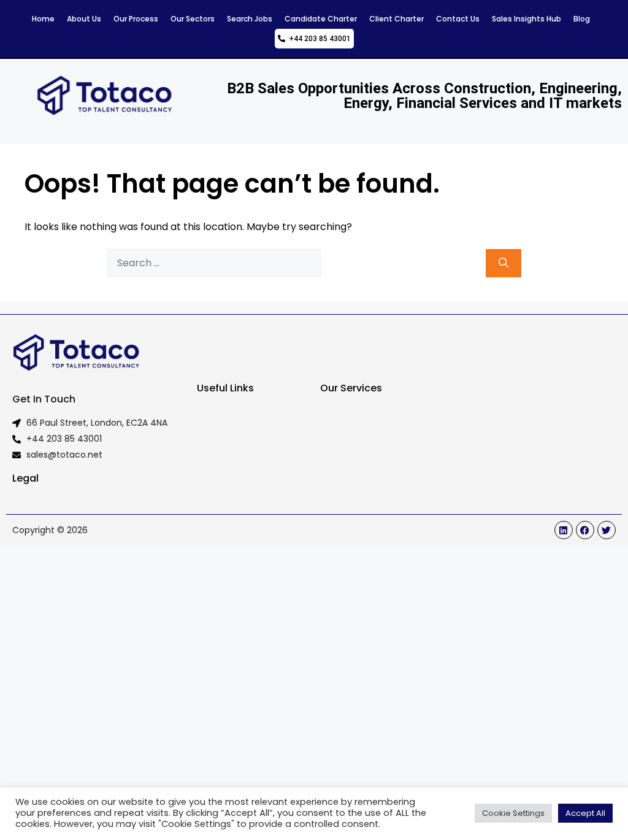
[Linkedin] (563, 530)
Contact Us (458, 18)
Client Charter (396, 18)
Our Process (135, 18)
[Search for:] (214, 263)
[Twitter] (606, 530)
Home (43, 18)
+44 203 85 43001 (318, 38)
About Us (84, 18)
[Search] (503, 263)
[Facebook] (585, 530)
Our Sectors (192, 18)
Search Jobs (249, 18)
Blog (581, 18)
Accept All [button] (585, 813)
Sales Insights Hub (526, 18)
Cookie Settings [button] (513, 813)
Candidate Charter (321, 18)
